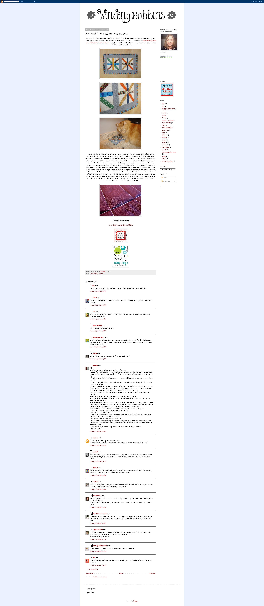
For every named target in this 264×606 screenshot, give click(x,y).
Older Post (152, 573)
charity (164, 113)
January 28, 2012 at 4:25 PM (98, 305)
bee (163, 106)
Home (121, 573)
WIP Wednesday (167, 161)
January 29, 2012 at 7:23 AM (98, 489)
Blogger (135, 601)
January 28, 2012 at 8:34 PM (98, 461)
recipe (164, 140)
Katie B (95, 297)
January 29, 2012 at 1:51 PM (97, 523)
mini (92, 273)
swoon (164, 156)
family (164, 118)
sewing (164, 145)
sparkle (164, 150)
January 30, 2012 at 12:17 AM (98, 551)
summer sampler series (169, 152)
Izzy (93, 286)
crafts (164, 115)
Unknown (95, 438)
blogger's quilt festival (168, 109)
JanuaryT (95, 452)
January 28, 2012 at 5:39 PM (98, 347)
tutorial (164, 159)
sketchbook (165, 147)
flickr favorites (166, 123)
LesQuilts (95, 365)
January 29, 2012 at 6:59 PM (98, 539)
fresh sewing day (167, 127)
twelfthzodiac (97, 496)
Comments (166, 181)
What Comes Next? (98, 337)
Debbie (95, 353)
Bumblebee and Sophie (100, 514)
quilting (96, 273)
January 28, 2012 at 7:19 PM (98, 431)
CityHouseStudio (98, 530)
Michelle (95, 468)
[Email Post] (109, 271)
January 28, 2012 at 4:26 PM (98, 319)
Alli (94, 558)
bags (163, 104)
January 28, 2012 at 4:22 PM (98, 291)
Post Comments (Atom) (100, 577)
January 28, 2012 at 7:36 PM (98, 445)
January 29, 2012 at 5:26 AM (98, 475)
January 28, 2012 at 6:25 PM (98, 359)
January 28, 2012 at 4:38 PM (98, 331)
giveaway (165, 130)
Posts (164, 178)
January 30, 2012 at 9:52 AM (98, 565)
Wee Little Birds (97, 325)
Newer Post (89, 573)
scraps (101, 273)
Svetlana (95, 482)
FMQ (163, 125)
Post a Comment (93, 569)
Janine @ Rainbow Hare (100, 546)
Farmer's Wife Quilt (168, 120)
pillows (164, 135)
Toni (94, 311)
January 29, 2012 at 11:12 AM (98, 507)
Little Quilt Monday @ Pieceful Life (121, 225)
